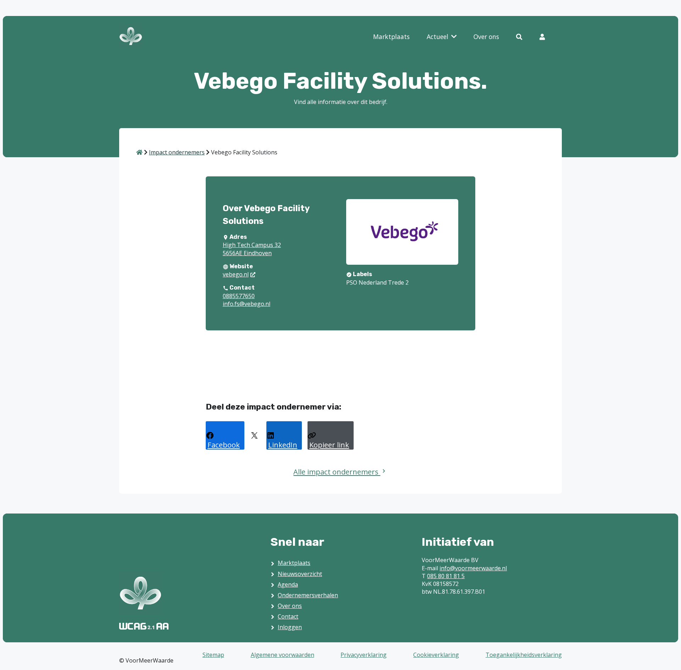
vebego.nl (236, 274)
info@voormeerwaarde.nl (473, 568)
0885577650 (239, 296)
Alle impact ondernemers (336, 472)
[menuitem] (391, 37)
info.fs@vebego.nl (246, 304)
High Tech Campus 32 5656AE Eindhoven (252, 249)
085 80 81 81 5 (446, 576)
